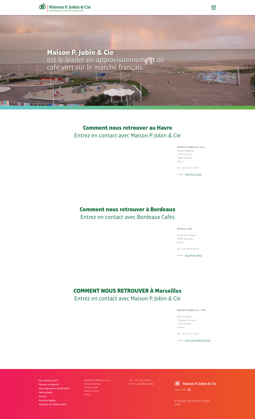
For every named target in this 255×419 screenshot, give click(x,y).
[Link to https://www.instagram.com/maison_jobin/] (189, 389)
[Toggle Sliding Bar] (213, 7)
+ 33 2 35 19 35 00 (142, 380)
